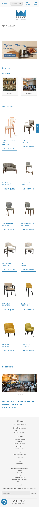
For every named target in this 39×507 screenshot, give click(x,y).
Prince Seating (21, 503)
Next (36, 50)
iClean (19, 466)
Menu (5, 3)
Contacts (19, 470)
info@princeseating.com (19, 454)
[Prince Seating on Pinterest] (21, 501)
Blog (19, 475)
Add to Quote (9, 148)
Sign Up (33, 493)
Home (19, 461)
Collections (19, 463)
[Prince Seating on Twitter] (14, 501)
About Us (19, 472)
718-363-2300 (19, 449)
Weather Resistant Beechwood (19, 468)
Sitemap (19, 482)
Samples (35, 4)
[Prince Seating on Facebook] (17, 501)
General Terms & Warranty (19, 479)
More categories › (6, 73)
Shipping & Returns (19, 477)
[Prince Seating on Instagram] (24, 501)
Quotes (28, 4)
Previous (3, 50)
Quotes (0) (37, 128)
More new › (5, 112)
